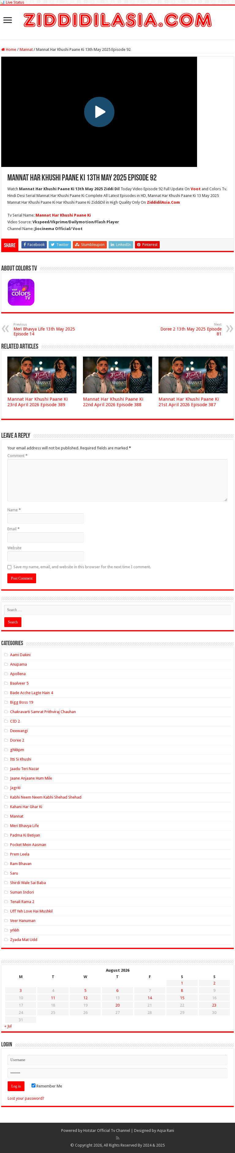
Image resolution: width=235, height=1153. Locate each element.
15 (182, 998)
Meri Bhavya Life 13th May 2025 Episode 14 (44, 329)
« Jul (8, 1026)
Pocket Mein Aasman (28, 844)
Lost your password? (26, 1098)
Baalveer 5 (19, 683)
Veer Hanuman (22, 920)
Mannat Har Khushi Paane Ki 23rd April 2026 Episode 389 (37, 401)
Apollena (18, 673)
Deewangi (19, 730)
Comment (17, 455)
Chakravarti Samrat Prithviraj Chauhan (43, 711)
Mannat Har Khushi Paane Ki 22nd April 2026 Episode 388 (113, 401)
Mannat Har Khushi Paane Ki (63, 215)
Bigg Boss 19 (21, 702)
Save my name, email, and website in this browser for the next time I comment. (82, 567)
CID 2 (15, 721)
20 (117, 1005)
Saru (14, 873)
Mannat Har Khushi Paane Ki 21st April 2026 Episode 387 (189, 401)
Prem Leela (19, 854)
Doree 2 (17, 740)
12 (85, 998)
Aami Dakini (20, 654)
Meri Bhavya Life (24, 825)
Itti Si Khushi (20, 759)
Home (10, 49)
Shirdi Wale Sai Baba (28, 882)
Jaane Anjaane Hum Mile (31, 778)
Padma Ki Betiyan (25, 835)
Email (13, 529)
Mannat (26, 49)
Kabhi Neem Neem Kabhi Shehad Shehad (45, 797)
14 (149, 998)
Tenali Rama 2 (22, 901)
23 (214, 1005)
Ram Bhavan (21, 863)
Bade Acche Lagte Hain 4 (31, 692)
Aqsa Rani (165, 1130)
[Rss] (117, 1138)
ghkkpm (17, 749)
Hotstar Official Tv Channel (106, 1130)
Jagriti (15, 787)
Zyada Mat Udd (23, 939)
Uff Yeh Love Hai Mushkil (31, 911)
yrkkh (14, 930)
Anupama (18, 664)
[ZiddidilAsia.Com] (118, 19)
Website (14, 548)
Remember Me (48, 1086)
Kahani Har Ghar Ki (26, 806)
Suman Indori (22, 892)
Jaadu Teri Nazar (24, 768)
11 (53, 998)
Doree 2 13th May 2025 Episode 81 (191, 329)
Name (14, 510)
